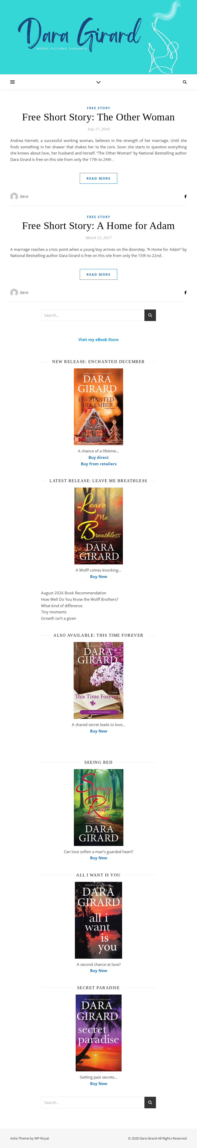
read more (98, 178)
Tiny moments (53, 611)
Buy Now (98, 576)
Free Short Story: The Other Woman (98, 117)
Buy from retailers (98, 463)
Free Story (98, 108)
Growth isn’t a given (58, 618)
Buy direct (98, 457)
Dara (24, 196)
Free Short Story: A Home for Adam (98, 225)
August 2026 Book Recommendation (73, 592)
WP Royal (41, 1138)
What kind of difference (61, 605)
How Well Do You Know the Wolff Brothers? (79, 599)
